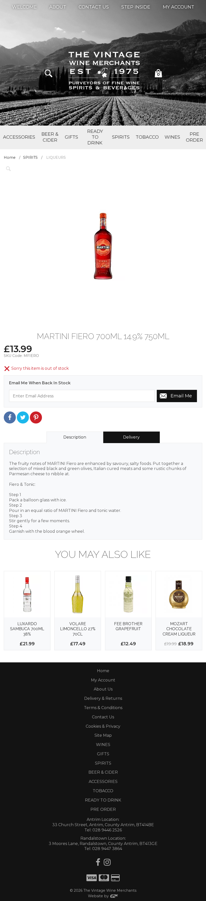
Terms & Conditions (103, 707)
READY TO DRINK (103, 800)
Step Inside (135, 7)
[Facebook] (98, 862)
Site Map (103, 735)
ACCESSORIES (103, 781)
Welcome (24, 7)
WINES (103, 744)
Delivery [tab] (131, 437)
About (57, 7)
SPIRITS (30, 157)
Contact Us (94, 7)
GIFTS (103, 754)
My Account (178, 7)
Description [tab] (74, 437)
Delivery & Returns (103, 698)
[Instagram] (107, 862)
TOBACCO (103, 790)
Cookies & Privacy (103, 726)
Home (10, 157)
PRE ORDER (103, 809)
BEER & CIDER (103, 772)
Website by (99, 896)
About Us (103, 689)
